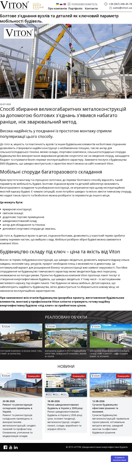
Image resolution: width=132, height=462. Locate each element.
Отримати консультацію (119, 458)
